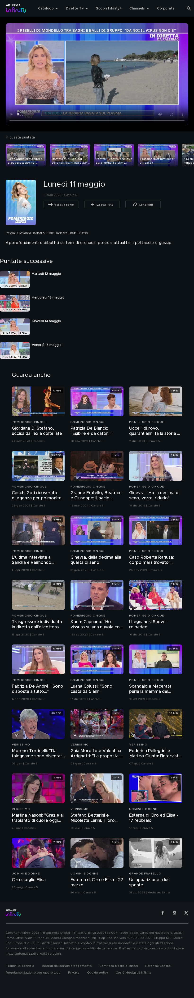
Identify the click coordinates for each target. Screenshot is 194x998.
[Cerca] (189, 8)
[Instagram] (174, 913)
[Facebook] (162, 913)
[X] (186, 913)
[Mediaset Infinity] (16, 8)
